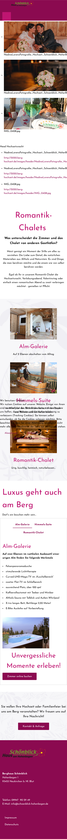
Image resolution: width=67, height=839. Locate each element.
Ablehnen (32, 433)
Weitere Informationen (26, 438)
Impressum (47, 438)
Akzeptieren (11, 433)
